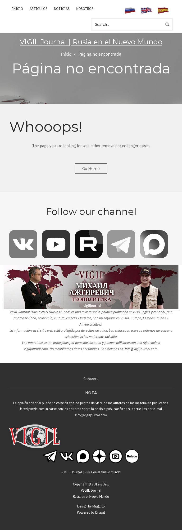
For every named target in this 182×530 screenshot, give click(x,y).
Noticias (62, 9)
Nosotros (84, 9)
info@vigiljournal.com (141, 349)
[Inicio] (34, 436)
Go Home (91, 168)
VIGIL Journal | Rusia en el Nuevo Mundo (91, 41)
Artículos (38, 9)
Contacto (91, 378)
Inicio (17, 9)
